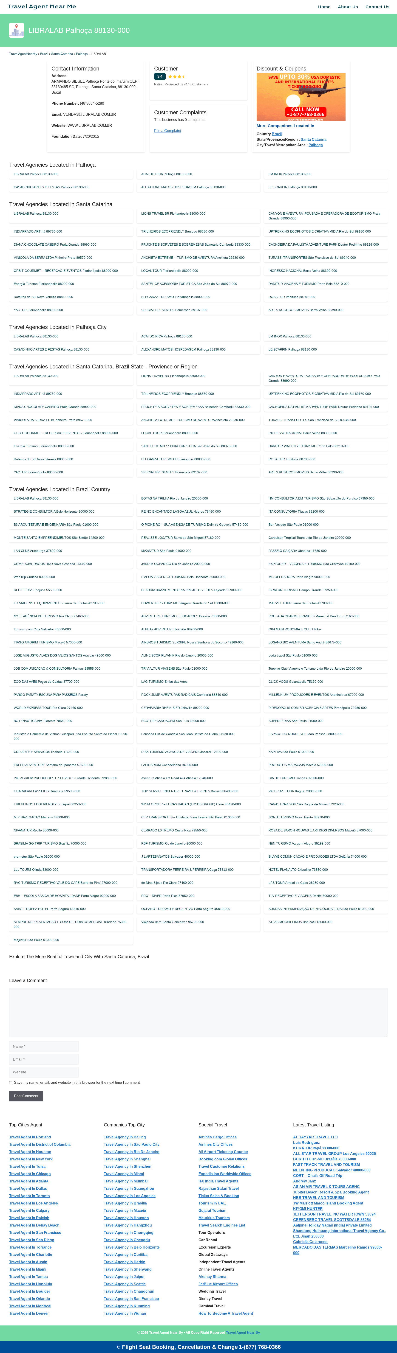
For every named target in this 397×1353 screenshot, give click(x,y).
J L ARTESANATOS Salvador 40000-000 (170, 856)
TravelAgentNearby (23, 54)
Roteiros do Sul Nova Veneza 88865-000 (43, 297)
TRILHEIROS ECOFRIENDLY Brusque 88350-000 (177, 231)
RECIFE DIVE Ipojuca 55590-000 (38, 590)
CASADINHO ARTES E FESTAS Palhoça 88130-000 (51, 187)
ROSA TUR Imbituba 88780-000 (292, 297)
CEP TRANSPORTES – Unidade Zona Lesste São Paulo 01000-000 (190, 817)
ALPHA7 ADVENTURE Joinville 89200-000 (172, 629)
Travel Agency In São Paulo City (131, 1144)
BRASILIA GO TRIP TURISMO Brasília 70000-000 (50, 843)
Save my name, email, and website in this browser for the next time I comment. (77, 1082)
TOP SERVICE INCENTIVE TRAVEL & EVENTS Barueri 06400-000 (189, 791)
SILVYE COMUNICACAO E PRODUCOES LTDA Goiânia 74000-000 (318, 856)
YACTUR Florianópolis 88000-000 (38, 310)
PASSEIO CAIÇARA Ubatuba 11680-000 (298, 551)
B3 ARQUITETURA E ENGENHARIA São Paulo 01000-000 (56, 524)
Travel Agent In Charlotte (30, 1255)
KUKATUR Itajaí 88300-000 (316, 1148)
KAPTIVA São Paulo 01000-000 (291, 752)
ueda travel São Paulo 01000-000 (293, 655)
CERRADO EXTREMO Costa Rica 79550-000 (174, 830)
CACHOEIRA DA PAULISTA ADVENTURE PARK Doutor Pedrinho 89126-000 (324, 244)
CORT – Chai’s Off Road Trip (317, 1176)
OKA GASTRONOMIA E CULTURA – (295, 629)
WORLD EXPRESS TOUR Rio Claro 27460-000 (48, 708)
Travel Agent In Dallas (28, 1188)
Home (324, 7)
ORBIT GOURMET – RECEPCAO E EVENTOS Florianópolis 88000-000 (66, 270)
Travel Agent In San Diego (31, 1240)
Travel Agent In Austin (28, 1262)
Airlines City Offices (215, 1144)
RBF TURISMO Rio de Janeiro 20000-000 (171, 843)
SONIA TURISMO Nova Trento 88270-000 (299, 817)
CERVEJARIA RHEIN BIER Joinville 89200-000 (175, 708)
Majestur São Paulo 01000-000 (36, 940)
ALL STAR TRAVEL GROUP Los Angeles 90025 (334, 1154)
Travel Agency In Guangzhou (129, 1188)
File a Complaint (167, 131)
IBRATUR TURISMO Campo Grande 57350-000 (303, 590)
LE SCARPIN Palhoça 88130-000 (293, 187)
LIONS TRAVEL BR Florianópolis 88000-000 (173, 213)
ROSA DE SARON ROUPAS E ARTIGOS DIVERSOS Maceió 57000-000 (320, 830)
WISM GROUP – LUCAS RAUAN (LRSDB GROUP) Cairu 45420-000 (191, 804)
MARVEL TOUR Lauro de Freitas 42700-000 (301, 603)
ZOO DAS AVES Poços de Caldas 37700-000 (46, 681)
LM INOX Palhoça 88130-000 (290, 174)
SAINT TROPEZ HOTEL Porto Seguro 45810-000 (50, 909)
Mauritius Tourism (214, 1218)
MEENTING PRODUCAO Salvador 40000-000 (332, 1170)
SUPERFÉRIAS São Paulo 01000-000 (296, 721)
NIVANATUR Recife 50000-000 (36, 830)
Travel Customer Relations (221, 1166)
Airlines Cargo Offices (217, 1137)
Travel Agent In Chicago (30, 1174)
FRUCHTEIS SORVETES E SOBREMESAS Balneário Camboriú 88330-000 (195, 244)
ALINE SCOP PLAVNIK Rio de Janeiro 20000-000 (177, 655)
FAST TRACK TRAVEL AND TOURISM (326, 1165)
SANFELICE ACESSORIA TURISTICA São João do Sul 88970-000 (189, 284)
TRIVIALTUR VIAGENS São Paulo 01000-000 (174, 668)
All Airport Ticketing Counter (223, 1152)
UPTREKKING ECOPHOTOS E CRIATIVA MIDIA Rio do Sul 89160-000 (320, 231)
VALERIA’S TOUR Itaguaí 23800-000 (295, 791)
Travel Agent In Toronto (29, 1196)
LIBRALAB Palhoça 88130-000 (36, 174)
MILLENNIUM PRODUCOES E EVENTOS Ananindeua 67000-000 (316, 694)
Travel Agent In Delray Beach (34, 1225)
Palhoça (82, 54)
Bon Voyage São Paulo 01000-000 (294, 524)
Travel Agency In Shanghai (127, 1159)
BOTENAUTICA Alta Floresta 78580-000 (43, 721)
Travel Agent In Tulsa (27, 1166)
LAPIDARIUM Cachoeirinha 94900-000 (169, 765)
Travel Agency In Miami (124, 1174)
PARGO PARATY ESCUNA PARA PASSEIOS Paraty (51, 694)
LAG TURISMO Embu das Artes (164, 681)
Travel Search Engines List (221, 1225)
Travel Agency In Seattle (125, 1284)
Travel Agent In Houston (30, 1152)
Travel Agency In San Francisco (131, 1299)
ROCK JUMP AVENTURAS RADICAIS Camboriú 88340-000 (184, 694)
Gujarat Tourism (212, 1211)
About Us (348, 7)
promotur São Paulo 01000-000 (37, 856)
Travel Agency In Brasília (125, 1203)
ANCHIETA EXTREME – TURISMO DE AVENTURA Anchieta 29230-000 (193, 257)
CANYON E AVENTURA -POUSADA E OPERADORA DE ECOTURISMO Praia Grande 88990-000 (324, 216)
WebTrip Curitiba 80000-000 (34, 577)
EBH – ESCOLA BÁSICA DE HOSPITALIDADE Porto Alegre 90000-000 (65, 896)
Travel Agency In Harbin (124, 1262)
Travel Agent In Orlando (29, 1299)
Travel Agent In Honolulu (30, 1284)
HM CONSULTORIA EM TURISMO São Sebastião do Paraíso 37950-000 (321, 498)
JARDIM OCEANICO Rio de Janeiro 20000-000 (175, 564)
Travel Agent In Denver (29, 1313)
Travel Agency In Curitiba (125, 1255)
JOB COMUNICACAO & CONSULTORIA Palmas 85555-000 (57, 668)
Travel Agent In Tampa (28, 1277)
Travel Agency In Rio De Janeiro (131, 1152)
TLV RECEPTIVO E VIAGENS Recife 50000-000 (303, 896)
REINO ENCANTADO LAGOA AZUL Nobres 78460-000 (181, 511)
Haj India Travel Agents (218, 1181)
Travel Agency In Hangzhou (128, 1225)
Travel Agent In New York (31, 1159)
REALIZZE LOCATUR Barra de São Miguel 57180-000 (180, 537)
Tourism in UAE (212, 1203)
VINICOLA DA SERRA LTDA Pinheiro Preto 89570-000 (53, 257)
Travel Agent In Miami (27, 1269)
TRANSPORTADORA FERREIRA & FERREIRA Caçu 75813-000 (187, 869)
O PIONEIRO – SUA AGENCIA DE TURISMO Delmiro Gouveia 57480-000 (194, 524)
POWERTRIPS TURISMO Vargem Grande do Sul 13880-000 (185, 603)
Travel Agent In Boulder (29, 1291)
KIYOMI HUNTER (308, 1209)
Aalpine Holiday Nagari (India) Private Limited (332, 1225)
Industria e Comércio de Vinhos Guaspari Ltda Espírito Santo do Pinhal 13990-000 (71, 736)
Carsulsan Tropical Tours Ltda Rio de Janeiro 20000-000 (310, 537)
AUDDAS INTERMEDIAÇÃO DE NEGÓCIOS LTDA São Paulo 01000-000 (321, 909)
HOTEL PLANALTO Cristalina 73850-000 (298, 869)
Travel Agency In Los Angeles (130, 1196)
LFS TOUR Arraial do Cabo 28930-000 (297, 882)
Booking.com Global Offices (222, 1159)
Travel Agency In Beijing (125, 1137)
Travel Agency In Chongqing (128, 1233)
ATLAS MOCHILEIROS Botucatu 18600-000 (300, 922)
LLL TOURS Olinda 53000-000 (36, 869)
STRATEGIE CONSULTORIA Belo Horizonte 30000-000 (54, 511)
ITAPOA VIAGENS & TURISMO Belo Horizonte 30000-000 (183, 577)
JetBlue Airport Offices (218, 1284)
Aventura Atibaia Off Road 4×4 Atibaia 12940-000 (177, 778)
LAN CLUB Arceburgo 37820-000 (38, 551)
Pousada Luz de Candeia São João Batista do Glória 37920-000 (188, 734)
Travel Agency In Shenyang (128, 1269)
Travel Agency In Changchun (129, 1291)
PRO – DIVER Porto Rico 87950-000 (167, 896)
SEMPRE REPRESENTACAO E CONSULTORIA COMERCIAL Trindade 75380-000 (71, 924)
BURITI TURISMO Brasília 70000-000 (324, 1159)
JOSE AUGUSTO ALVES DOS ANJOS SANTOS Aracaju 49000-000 (62, 655)
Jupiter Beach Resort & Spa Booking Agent (331, 1192)
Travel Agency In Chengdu (127, 1240)
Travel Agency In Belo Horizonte (132, 1247)
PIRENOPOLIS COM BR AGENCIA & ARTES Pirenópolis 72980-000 (318, 708)
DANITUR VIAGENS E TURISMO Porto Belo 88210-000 (309, 284)
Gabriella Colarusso (310, 1242)
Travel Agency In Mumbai (125, 1181)
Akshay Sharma (212, 1277)
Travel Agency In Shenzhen (127, 1166)
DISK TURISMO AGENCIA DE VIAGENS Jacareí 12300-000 (184, 752)
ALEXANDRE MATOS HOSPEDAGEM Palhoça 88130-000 (183, 187)
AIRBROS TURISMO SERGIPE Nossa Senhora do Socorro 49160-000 (192, 642)
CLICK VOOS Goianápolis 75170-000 (296, 681)
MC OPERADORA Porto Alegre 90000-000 (299, 577)
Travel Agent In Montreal (30, 1306)
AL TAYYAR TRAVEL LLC (315, 1137)
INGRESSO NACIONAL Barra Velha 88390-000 (303, 270)
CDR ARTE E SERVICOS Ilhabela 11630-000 (46, 752)
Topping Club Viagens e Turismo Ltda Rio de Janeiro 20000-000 (315, 668)
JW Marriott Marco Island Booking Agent (328, 1203)
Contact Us (378, 7)
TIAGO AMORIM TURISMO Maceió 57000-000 (48, 642)
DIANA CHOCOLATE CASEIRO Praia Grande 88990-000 (55, 244)
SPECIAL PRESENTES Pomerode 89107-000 (174, 310)
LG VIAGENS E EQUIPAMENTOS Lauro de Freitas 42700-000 (59, 603)
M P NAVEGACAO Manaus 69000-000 (42, 817)
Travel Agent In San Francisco (35, 1233)
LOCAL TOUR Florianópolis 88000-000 (169, 270)
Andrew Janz (304, 1181)
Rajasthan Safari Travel (218, 1188)
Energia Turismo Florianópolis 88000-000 (44, 284)
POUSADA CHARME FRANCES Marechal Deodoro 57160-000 (314, 616)
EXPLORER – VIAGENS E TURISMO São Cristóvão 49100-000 (314, 564)
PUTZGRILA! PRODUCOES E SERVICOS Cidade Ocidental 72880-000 (65, 778)
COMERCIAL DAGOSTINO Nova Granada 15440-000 (53, 564)
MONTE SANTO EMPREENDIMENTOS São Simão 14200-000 (59, 537)
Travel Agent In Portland (30, 1137)
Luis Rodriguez (306, 1143)
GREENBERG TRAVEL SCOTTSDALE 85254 (332, 1220)
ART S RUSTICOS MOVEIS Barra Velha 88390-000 (306, 310)
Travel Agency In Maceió (125, 1211)
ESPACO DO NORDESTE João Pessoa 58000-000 (305, 734)
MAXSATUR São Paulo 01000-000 (166, 551)
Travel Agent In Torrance (30, 1247)
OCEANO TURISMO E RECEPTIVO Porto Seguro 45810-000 (185, 909)
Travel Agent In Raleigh (29, 1218)
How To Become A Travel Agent (225, 1313)
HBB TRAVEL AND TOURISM (318, 1198)
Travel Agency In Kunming (127, 1306)
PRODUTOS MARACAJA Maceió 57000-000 (301, 765)
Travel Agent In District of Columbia (40, 1144)
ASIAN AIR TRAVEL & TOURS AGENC (326, 1187)
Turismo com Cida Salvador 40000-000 (42, 629)
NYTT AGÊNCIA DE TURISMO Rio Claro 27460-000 (51, 616)
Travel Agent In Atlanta (28, 1181)
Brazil (44, 54)
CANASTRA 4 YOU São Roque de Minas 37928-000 (306, 804)
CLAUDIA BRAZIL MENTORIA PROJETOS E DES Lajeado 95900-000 (191, 590)
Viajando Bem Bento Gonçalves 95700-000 (172, 922)
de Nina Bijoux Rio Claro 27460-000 (167, 882)
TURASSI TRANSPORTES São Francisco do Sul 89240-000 (312, 257)
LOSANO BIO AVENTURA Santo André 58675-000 (305, 642)
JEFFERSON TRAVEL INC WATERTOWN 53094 (334, 1214)
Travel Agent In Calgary (29, 1211)
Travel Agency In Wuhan (125, 1313)
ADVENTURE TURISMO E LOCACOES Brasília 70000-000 (184, 616)
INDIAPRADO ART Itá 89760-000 (38, 231)
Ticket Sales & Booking (218, 1196)
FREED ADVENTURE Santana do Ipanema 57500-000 (53, 765)
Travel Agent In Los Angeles (33, 1203)
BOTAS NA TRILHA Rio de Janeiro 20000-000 (174, 498)
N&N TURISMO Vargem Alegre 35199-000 (299, 843)
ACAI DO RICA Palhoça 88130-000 (166, 174)
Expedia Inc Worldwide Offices (224, 1174)
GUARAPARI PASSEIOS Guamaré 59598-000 (47, 791)
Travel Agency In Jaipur (124, 1277)
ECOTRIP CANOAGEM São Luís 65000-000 (173, 721)
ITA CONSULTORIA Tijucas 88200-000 (297, 511)
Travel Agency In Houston (126, 1218)
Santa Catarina (62, 54)
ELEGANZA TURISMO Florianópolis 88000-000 (175, 297)
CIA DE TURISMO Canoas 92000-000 (296, 778)
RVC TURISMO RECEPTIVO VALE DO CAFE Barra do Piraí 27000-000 (65, 882)
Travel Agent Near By (243, 1332)
